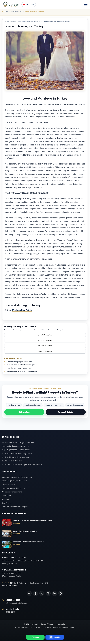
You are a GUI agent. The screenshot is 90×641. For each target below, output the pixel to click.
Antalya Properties (45, 346)
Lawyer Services (8, 484)
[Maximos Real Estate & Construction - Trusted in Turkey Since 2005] (11, 4)
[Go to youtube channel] (29, 593)
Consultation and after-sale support (21, 371)
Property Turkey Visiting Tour (13, 488)
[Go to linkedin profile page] (54, 593)
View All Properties (45, 335)
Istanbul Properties (45, 340)
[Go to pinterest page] (60, 593)
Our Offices (6, 503)
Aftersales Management (12, 492)
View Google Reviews (10, 585)
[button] (85, 4)
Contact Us (6, 495)
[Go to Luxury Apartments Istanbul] (7, 533)
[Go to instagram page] (48, 593)
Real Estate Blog (10, 21)
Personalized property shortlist (19, 362)
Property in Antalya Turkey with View (28, 542)
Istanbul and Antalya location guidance (22, 365)
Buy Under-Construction (12, 461)
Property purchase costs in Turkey (16, 450)
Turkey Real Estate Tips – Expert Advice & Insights (22, 464)
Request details (65, 412)
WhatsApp (24, 412)
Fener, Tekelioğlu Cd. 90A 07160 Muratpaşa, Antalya (14, 573)
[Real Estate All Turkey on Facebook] (35, 593)
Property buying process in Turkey (16, 446)
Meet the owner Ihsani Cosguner (15, 506)
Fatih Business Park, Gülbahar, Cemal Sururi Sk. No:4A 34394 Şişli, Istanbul (22, 561)
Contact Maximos (45, 351)
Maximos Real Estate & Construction (17, 477)
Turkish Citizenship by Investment (15, 457)
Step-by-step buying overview (18, 368)
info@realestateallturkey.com (16, 603)
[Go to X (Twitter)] (41, 593)
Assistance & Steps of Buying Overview (18, 442)
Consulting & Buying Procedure (14, 481)
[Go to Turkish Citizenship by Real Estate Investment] (7, 522)
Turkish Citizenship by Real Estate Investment (32, 520)
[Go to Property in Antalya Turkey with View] (7, 544)
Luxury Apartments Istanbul (25, 531)
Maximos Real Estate (22, 310)
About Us (5, 499)
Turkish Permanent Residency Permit (17, 453)
